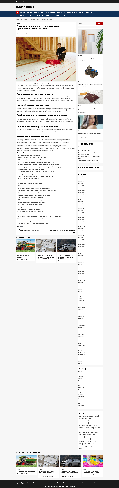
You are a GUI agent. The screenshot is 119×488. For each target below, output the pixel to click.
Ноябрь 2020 (81, 327)
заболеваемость (83, 425)
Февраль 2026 (81, 190)
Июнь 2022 (81, 289)
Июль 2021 (81, 309)
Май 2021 (80, 314)
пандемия (97, 436)
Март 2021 (80, 318)
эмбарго (81, 448)
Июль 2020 (81, 336)
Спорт (41, 15)
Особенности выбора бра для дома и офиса (89, 58)
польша (88, 439)
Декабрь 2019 (81, 350)
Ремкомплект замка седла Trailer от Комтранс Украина (34, 188)
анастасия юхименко (88, 416)
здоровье (81, 427)
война (92, 420)
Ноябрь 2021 (81, 303)
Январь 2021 (81, 323)
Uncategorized (81, 374)
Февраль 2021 (81, 321)
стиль (80, 443)
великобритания (83, 418)
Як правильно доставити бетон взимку (29, 209)
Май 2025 (80, 210)
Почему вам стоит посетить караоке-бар (30, 183)
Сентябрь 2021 (81, 307)
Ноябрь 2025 (81, 197)
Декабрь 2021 (81, 300)
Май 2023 (80, 264)
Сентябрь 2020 (81, 332)
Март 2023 (80, 269)
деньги (80, 423)
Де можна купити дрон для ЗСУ (27, 181)
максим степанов (87, 434)
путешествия (82, 441)
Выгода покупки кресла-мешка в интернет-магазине (33, 223)
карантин (90, 430)
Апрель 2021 (81, 316)
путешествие (95, 439)
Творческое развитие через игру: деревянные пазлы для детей (36, 176)
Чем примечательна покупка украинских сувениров (33, 174)
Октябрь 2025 (81, 199)
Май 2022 (80, 291)
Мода (41, 12)
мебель (95, 434)
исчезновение (82, 430)
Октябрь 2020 (81, 330)
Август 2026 (81, 177)
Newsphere (65, 486)
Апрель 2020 (81, 341)
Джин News (25, 6)
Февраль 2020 (81, 345)
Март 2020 (80, 343)
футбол (98, 446)
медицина (81, 436)
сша (85, 443)
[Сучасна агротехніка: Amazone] (25, 245)
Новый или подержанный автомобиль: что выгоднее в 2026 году (66, 257)
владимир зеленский (84, 420)
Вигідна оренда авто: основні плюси (29, 178)
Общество (81, 12)
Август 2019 (81, 357)
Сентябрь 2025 (81, 201)
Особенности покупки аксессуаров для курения (32, 202)
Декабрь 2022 (81, 276)
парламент (81, 439)
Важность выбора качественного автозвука (31, 204)
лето (80, 434)
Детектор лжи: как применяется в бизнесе (31, 221)
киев (80, 432)
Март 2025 (80, 215)
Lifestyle (22, 12)
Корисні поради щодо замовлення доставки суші (32, 157)
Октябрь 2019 (81, 352)
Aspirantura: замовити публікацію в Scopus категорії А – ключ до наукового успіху (41, 216)
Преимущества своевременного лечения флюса (32, 218)
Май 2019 (80, 363)
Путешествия (34, 15)
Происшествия (24, 15)
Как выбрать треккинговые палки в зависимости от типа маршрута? (38, 190)
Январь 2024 (81, 246)
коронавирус (86, 432)
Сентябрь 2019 (81, 354)
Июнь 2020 (81, 339)
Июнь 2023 (81, 262)
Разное (63, 15)
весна (90, 418)
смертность (89, 441)
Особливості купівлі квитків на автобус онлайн (31, 169)
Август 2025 (81, 204)
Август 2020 (81, 334)
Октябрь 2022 (81, 280)
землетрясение (89, 427)
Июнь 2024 (81, 235)
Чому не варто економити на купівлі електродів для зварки (35, 193)
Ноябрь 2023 (81, 251)
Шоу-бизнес (48, 15)
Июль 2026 (81, 179)
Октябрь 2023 (81, 253)
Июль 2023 (81, 260)
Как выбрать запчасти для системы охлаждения (90, 84)
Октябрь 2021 (81, 305)
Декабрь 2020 (81, 325)
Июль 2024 (81, 233)
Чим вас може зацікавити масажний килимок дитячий (91, 471)
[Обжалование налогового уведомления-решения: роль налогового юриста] (46, 245)
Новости (52, 12)
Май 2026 (80, 183)
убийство (81, 446)
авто (80, 416)
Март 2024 (80, 242)
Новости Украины (72, 12)
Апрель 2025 (81, 213)
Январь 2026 (81, 192)
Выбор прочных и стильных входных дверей (31, 200)
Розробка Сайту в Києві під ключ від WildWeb (31, 160)
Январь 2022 (81, 298)
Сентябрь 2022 (81, 282)
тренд (89, 443)
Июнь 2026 (81, 181)
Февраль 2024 (81, 244)
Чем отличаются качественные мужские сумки (32, 211)
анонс (96, 416)
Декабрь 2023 (81, 249)
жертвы (91, 423)
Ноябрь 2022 (81, 278)
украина (87, 446)
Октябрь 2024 (81, 226)
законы (95, 425)
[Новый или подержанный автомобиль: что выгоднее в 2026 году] (66, 245)
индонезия (97, 427)
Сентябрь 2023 (81, 255)
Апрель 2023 (81, 267)
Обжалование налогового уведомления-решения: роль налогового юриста (45, 257)
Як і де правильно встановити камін (28, 207)
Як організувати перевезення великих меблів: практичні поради (36, 162)
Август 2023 (81, 258)
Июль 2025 (81, 206)
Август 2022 (81, 285)
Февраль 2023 (81, 271)
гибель (97, 420)
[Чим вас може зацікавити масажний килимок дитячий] (92, 461)
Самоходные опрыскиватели (27, 185)
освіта (91, 436)
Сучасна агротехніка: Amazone (85, 146)
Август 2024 (81, 231)
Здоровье (29, 12)
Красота (36, 12)
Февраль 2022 (81, 296)
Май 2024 (80, 237)
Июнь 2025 (81, 208)
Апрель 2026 (81, 186)
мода (87, 436)
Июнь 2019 (81, 361)
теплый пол (21, 226)
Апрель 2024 (81, 240)
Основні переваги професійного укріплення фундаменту (34, 195)
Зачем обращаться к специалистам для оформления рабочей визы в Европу (40, 167)
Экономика (56, 15)
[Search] (102, 14)
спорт (96, 441)
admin (28, 33)
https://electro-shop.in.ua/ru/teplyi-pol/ (43, 83)
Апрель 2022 (81, 294)
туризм (94, 443)
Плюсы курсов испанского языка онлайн (30, 214)
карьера (96, 430)
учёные (93, 446)
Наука (47, 12)
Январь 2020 (81, 348)
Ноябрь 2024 (81, 224)
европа (86, 423)
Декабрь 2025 (81, 195)
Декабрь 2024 (81, 222)
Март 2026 (80, 188)
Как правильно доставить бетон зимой (29, 155)
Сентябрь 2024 (81, 228)
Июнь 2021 (81, 312)
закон (90, 425)
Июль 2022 (81, 287)
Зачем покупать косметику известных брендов (32, 197)
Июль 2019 (81, 359)
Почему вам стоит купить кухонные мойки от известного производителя (39, 164)
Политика (89, 12)
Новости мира (61, 12)
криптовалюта (94, 432)
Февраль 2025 (81, 217)
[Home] (17, 12)
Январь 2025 (81, 219)
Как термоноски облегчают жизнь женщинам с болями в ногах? (36, 171)
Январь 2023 (81, 273)
